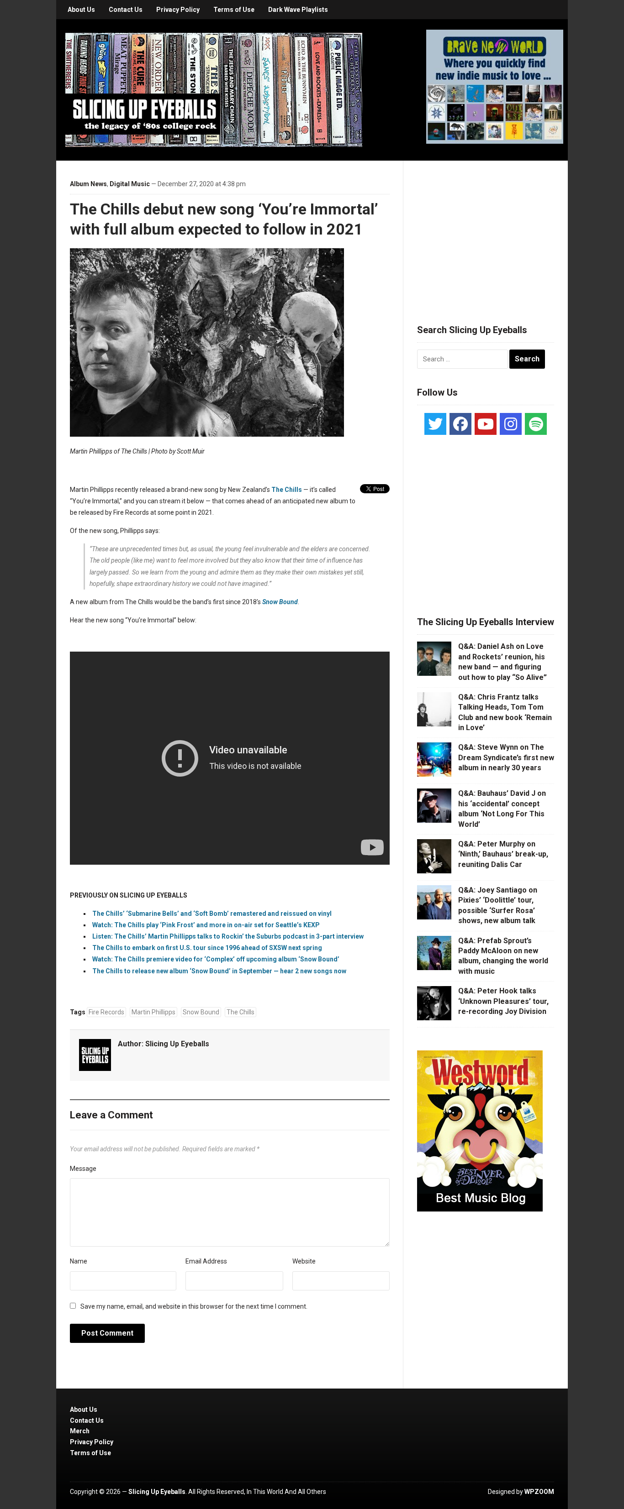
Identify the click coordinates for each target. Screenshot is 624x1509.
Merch (80, 1431)
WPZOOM (539, 1491)
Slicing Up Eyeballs (177, 1043)
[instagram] (511, 424)
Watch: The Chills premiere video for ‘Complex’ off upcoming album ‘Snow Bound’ (215, 959)
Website (304, 1261)
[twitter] (435, 424)
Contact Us (126, 9)
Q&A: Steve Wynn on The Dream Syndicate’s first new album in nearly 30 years (506, 757)
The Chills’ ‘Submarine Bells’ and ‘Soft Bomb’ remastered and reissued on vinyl (212, 913)
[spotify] (536, 424)
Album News (88, 184)
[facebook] (460, 424)
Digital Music (130, 184)
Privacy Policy (178, 9)
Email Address (206, 1261)
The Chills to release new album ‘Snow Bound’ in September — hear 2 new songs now (219, 971)
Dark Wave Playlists (298, 9)
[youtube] (486, 424)
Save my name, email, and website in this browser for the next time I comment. (193, 1306)
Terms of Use (233, 9)
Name (78, 1261)
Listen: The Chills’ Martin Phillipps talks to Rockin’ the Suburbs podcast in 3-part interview (228, 936)
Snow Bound (201, 1012)
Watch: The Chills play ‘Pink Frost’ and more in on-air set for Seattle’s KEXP (206, 925)
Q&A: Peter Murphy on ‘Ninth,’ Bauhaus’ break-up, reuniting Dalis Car (503, 854)
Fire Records (106, 1012)
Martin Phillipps (153, 1012)
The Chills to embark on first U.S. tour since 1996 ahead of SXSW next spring (207, 947)
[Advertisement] (485, 231)
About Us (81, 9)
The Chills (286, 489)
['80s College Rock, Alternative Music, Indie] (213, 89)
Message (83, 1168)
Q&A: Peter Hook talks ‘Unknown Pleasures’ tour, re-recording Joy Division (503, 1001)
